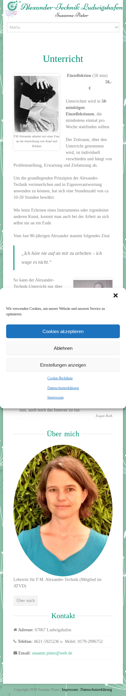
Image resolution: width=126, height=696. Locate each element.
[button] (116, 296)
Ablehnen (63, 347)
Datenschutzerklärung (63, 388)
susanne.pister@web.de (52, 653)
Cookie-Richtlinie (60, 378)
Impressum (55, 397)
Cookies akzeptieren (63, 331)
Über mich (26, 600)
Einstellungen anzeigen (63, 364)
